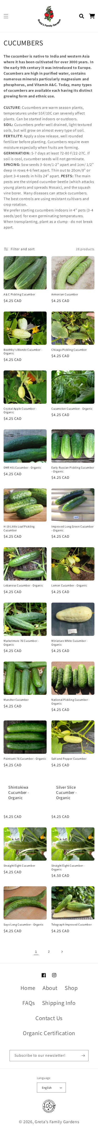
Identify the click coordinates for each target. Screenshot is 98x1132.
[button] (6, 16)
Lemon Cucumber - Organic (69, 585)
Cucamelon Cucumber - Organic (72, 408)
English (47, 1088)
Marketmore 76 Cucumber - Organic (21, 642)
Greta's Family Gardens (57, 1121)
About (50, 988)
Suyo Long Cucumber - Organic (24, 924)
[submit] (83, 1055)
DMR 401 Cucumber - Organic (22, 467)
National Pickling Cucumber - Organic (70, 701)
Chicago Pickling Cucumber (69, 349)
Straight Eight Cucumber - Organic (68, 867)
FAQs (28, 1003)
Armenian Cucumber (64, 294)
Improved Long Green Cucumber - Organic (72, 528)
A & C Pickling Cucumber (19, 294)
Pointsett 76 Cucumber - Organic (25, 758)
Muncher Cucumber (16, 699)
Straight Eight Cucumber (19, 865)
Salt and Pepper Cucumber (68, 758)
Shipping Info (59, 1003)
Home (27, 988)
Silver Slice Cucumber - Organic (66, 792)
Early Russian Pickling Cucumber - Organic (72, 469)
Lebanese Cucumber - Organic (23, 585)
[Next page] (62, 951)
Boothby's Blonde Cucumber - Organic (23, 351)
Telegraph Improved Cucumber (71, 924)
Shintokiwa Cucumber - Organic (18, 792)
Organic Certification (49, 1033)
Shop (71, 988)
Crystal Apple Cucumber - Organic (20, 410)
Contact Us (49, 1018)
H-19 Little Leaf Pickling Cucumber (19, 528)
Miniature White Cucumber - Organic (69, 642)
